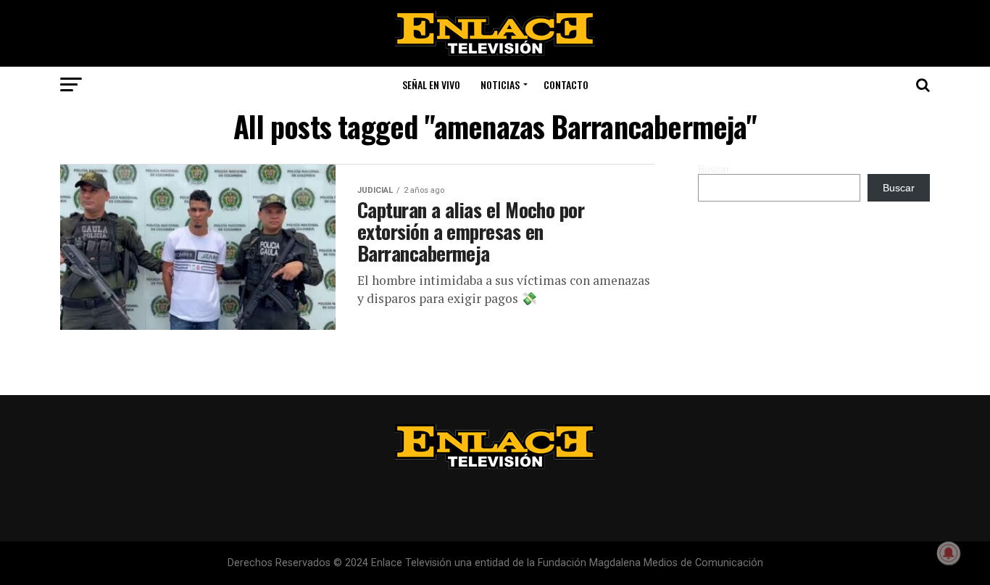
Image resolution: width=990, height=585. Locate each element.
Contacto (566, 84)
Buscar (714, 169)
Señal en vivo (431, 84)
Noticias (500, 84)
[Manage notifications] (948, 553)
